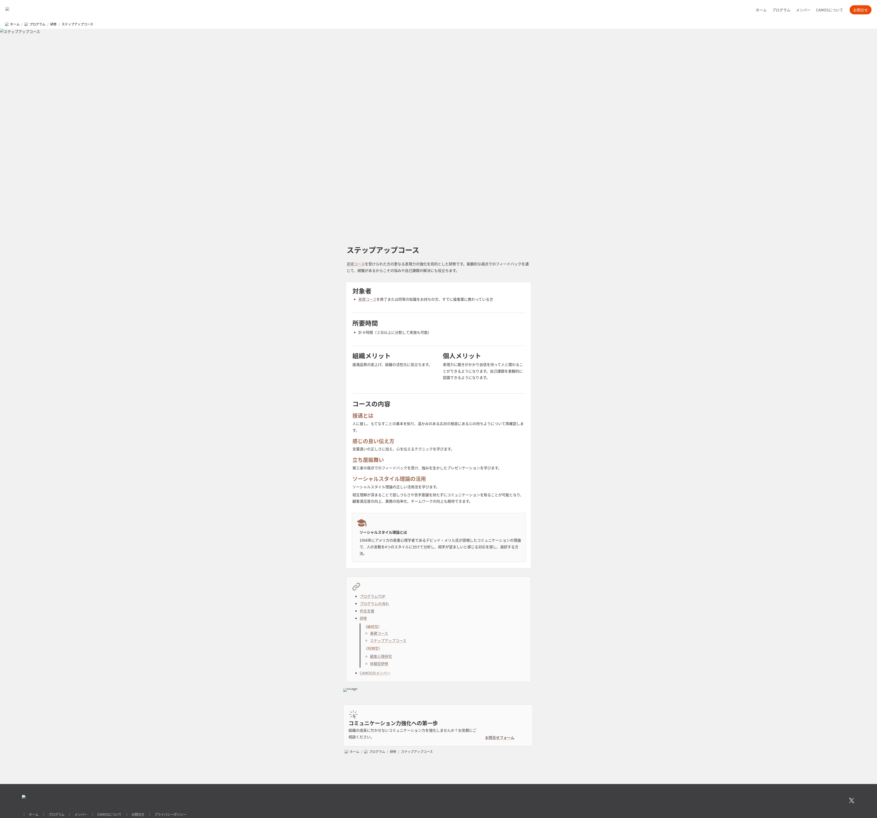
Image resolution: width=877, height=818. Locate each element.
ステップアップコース (388, 640)
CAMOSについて (829, 10)
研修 (363, 618)
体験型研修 (379, 663)
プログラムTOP (372, 596)
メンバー (803, 10)
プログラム (781, 10)
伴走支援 (367, 611)
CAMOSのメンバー (375, 673)
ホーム (761, 10)
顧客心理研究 (381, 656)
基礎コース (356, 264)
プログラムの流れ (374, 603)
